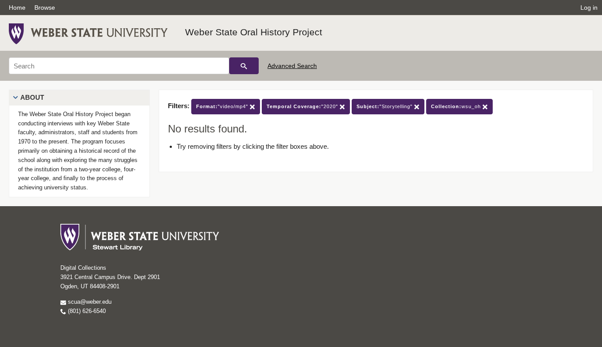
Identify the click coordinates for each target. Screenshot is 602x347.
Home (17, 7)
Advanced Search (292, 65)
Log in (589, 7)
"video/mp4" (223, 106)
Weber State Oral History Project (253, 32)
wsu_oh (457, 106)
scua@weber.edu (88, 301)
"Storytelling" (385, 106)
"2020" (303, 106)
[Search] (244, 65)
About (32, 97)
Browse (44, 7)
